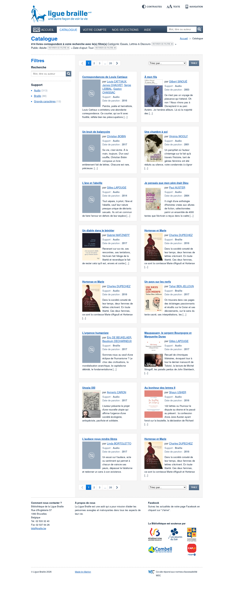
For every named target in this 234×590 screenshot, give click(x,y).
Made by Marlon (83, 571)
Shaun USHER (177, 392)
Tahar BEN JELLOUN (181, 286)
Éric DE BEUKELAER (119, 337)
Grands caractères (45, 101)
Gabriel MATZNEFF (118, 235)
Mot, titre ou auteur (68, 73)
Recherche (38, 67)
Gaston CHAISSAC (112, 90)
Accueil (47, 29)
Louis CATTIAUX (116, 81)
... (105, 63)
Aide (147, 29)
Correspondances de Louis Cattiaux (104, 77)
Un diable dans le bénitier (98, 230)
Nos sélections (125, 29)
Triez (194, 63)
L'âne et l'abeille (92, 183)
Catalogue (69, 29)
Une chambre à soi (156, 131)
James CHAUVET (112, 85)
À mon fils (150, 77)
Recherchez (199, 29)
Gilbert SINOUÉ (178, 81)
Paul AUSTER (177, 187)
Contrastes (154, 6)
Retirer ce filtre (161, 44)
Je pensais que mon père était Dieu (166, 183)
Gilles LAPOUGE (116, 187)
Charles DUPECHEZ (181, 235)
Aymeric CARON (116, 392)
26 (110, 63)
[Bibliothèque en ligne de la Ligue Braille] (61, 14)
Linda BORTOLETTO (119, 443)
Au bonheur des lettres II (159, 387)
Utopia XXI (88, 387)
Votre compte (95, 29)
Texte (176, 6)
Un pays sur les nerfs (157, 281)
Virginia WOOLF (178, 136)
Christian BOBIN (116, 136)
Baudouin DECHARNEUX (117, 341)
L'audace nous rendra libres (99, 439)
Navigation (196, 6)
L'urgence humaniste (95, 333)
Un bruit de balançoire (96, 131)
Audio (37, 90)
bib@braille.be (38, 528)
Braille (37, 96)
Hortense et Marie (155, 230)
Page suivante (117, 63)
